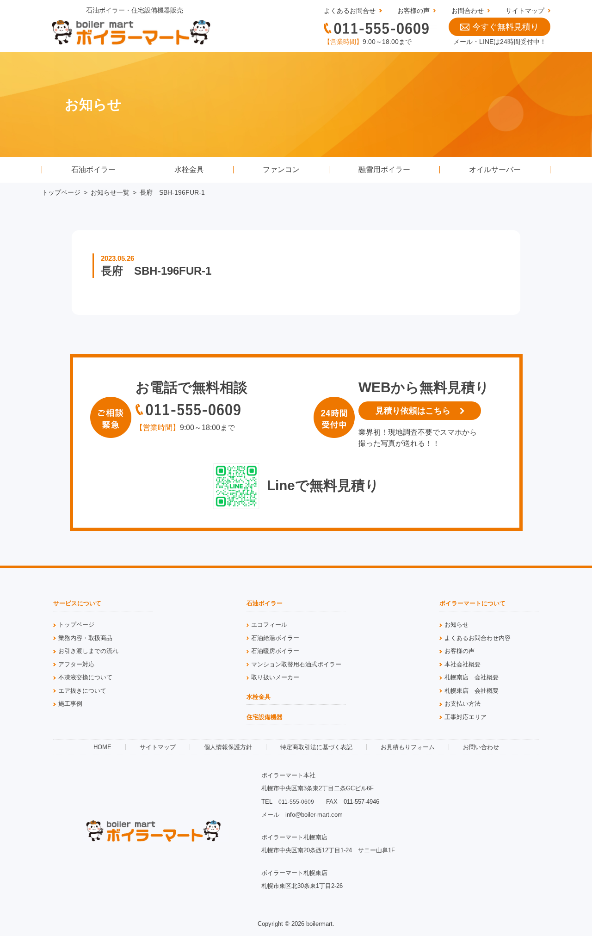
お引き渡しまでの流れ (88, 650)
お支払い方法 (462, 703)
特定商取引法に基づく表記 (316, 747)
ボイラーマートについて (472, 603)
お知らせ (456, 624)
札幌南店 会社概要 (471, 677)
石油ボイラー (93, 169)
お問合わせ (467, 10)
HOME (102, 747)
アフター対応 (76, 664)
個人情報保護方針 (228, 747)
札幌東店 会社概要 (471, 690)
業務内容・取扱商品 (85, 637)
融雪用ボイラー (384, 169)
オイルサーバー (495, 169)
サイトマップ (525, 10)
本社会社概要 (462, 664)
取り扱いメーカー (275, 677)
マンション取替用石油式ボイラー (296, 664)
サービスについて (77, 603)
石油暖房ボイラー (275, 650)
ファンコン (281, 169)
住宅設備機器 (265, 717)
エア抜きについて (82, 690)
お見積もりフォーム (408, 747)
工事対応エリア (465, 717)
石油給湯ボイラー (275, 637)
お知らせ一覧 (110, 192)
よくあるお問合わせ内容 (477, 637)
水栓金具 (189, 169)
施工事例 (70, 703)
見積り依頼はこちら (413, 410)
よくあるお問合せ (350, 10)
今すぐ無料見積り (505, 26)
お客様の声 (413, 10)
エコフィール (269, 624)
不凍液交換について (85, 677)
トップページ (61, 192)
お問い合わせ (481, 747)
